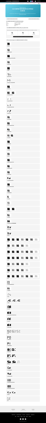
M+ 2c (8, 253)
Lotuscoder (8, 137)
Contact (18, 416)
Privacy (21, 416)
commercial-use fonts (23, 410)
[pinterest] (25, 419)
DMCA (27, 416)
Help (15, 416)
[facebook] (20, 419)
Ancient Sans (9, 64)
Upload (32, 1)
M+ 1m (8, 272)
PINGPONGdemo (9, 345)
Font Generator (22, 3)
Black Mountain (9, 76)
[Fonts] (8, 1)
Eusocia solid (9, 229)
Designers (34, 3)
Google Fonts (32, 414)
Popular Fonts (13, 414)
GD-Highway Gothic (10, 94)
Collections (16, 3)
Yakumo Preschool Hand (10, 186)
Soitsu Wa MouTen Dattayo (11, 382)
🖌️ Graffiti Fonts (28, 3)
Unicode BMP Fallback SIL (10, 284)
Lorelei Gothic (9, 174)
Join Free (39, 1)
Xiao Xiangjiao (9, 119)
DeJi (7, 400)
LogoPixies (8, 149)
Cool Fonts (23, 414)
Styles (11, 3)
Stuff (38, 3)
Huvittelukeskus (9, 192)
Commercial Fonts (18, 414)
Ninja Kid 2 (8, 308)
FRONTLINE (8, 357)
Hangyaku (8, 198)
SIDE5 (8, 333)
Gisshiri (8, 70)
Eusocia (8, 235)
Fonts (7, 3)
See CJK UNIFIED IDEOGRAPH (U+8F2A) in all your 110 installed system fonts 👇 (23, 36)
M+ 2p (8, 241)
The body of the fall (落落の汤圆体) (11, 223)
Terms (24, 416)
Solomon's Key (9, 327)
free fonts (13, 410)
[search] (15, 1)
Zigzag (8, 296)
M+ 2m (8, 247)
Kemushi (8, 394)
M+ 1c (8, 278)
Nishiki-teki (8, 88)
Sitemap (30, 416)
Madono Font (9, 113)
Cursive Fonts (28, 414)
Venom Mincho (9, 131)
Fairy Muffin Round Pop (10, 180)
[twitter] (23, 419)
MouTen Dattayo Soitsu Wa (11, 388)
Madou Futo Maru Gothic (10, 125)
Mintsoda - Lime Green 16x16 (11, 82)
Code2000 (8, 290)
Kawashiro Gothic (9, 168)
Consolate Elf (9, 143)
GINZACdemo (9, 351)
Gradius (8, 302)
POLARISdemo (9, 339)
